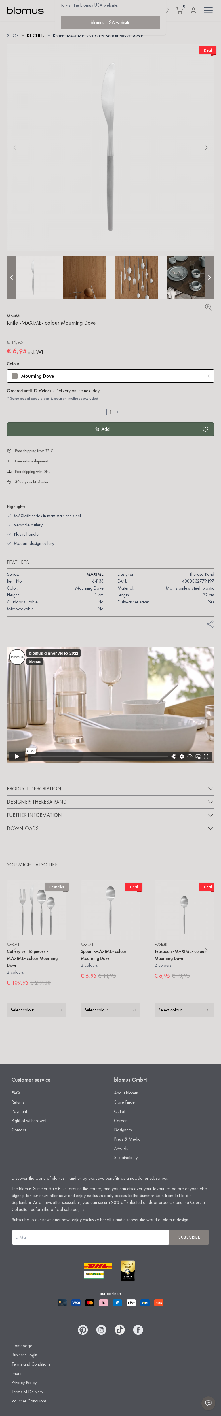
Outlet (119, 1111)
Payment (19, 1111)
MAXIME (14, 315)
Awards (121, 1148)
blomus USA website (110, 22)
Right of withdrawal (29, 1120)
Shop (13, 36)
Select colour (22, 1010)
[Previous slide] (11, 277)
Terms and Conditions (31, 1364)
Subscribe (189, 1237)
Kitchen (36, 36)
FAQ (16, 1093)
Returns (18, 1102)
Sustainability (126, 1157)
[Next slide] (209, 277)
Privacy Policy (24, 1382)
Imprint (18, 1373)
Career (120, 1120)
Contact (19, 1130)
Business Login (24, 1355)
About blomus (126, 1093)
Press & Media (127, 1139)
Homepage (22, 1346)
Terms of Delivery (27, 1392)
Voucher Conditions (29, 1401)
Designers (123, 1130)
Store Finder (125, 1102)
